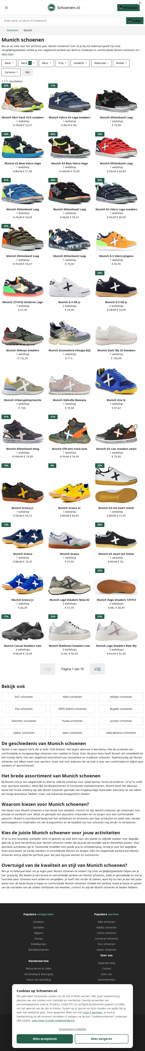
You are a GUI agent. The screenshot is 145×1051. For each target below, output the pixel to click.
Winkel (120, 63)
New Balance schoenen (121, 732)
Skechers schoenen (24, 721)
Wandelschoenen (38, 949)
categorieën (45, 914)
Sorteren (10, 72)
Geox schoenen (72, 732)
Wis (27, 72)
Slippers (38, 933)
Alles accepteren (45, 1039)
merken (113, 914)
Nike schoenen (72, 697)
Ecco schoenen (106, 944)
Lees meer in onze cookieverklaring (53, 1020)
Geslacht (79, 63)
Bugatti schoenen (121, 709)
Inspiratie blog (106, 963)
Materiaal (100, 63)
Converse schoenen (106, 938)
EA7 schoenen (24, 697)
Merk (26, 63)
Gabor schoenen (24, 732)
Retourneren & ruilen (38, 968)
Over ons (106, 974)
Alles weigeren (101, 1039)
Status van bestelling (38, 979)
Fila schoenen (24, 709)
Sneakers (38, 922)
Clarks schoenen (106, 933)
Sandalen (38, 927)
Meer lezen (8, 54)
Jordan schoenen (121, 721)
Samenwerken (106, 979)
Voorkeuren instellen (72, 1029)
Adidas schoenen (121, 697)
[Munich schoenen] (97, 668)
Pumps (39, 938)
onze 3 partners (92, 1012)
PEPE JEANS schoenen (72, 709)
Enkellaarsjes (38, 944)
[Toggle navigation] (6, 7)
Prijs (61, 63)
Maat (8, 63)
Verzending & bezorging (38, 974)
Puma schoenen (72, 721)
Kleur (45, 63)
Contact (106, 968)
